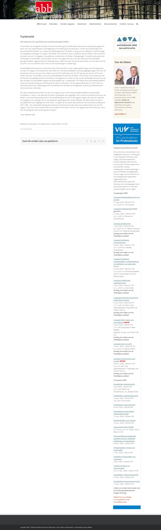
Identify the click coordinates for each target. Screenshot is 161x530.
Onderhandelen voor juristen (125, 420)
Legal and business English (124, 427)
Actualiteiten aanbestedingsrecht (126, 396)
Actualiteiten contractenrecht (124, 405)
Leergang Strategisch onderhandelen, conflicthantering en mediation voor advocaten (126, 261)
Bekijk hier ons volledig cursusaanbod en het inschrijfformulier (122, 499)
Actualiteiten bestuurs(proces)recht (127, 481)
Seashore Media (87, 527)
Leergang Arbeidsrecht (122, 223)
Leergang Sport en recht (123, 344)
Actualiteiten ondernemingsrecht (126, 475)
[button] (137, 24)
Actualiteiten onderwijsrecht (124, 384)
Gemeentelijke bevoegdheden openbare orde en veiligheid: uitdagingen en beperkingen (125, 438)
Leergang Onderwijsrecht (123, 209)
